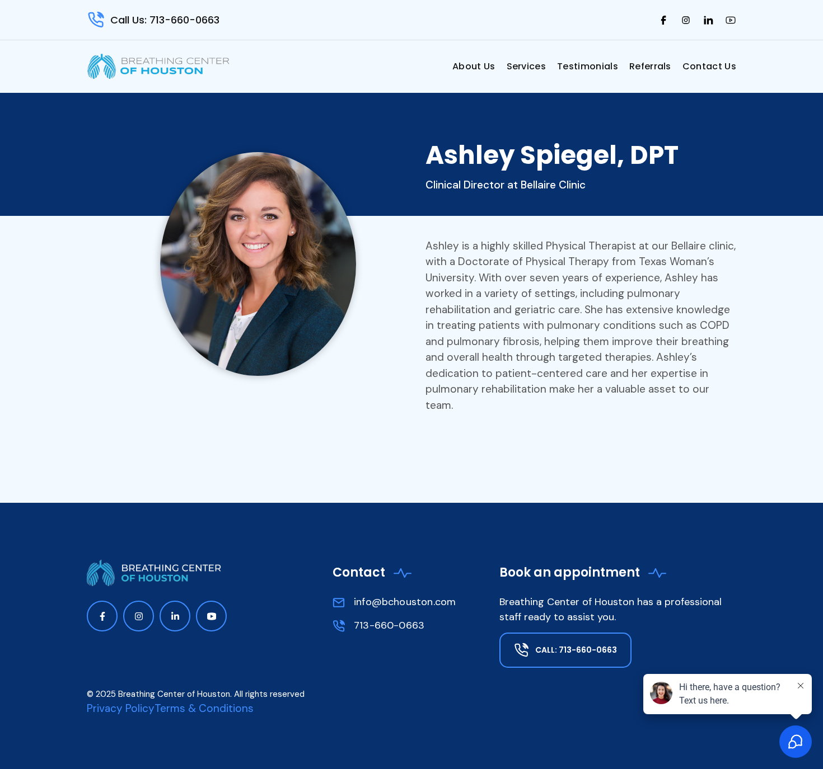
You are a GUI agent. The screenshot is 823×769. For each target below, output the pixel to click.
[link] (663, 20)
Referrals (650, 66)
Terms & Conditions (204, 708)
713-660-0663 (389, 625)
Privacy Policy (121, 708)
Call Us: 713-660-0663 (164, 20)
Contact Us (709, 66)
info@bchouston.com (405, 601)
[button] (473, 66)
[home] (159, 66)
